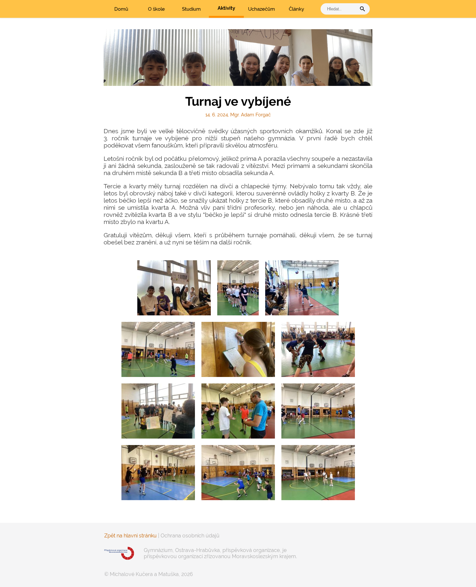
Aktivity (226, 8)
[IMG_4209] (174, 288)
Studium (191, 9)
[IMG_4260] (158, 411)
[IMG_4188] (302, 288)
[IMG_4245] (318, 349)
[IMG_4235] (158, 349)
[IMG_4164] (238, 288)
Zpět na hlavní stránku (130, 536)
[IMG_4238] (238, 349)
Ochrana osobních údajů (190, 536)
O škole (156, 9)
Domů (121, 9)
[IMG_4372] (318, 411)
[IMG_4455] (238, 472)
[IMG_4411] (158, 472)
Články (296, 9)
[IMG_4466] (318, 472)
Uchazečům (261, 9)
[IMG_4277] (238, 411)
